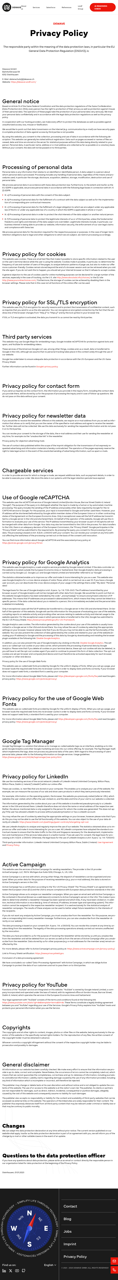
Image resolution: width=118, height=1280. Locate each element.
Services (36, 7)
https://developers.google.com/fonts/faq (78, 676)
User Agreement (105, 842)
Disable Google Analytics (48, 638)
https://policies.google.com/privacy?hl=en (22, 542)
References (66, 7)
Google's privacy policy (47, 366)
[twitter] (10, 1271)
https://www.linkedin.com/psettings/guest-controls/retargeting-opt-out (53, 821)
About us (23, 7)
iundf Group (80, 7)
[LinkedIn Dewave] (4, 1271)
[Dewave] (11, 7)
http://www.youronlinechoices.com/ (19, 280)
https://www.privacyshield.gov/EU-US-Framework (51, 619)
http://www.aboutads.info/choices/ (73, 277)
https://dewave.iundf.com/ (23, 81)
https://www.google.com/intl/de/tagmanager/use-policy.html (31, 757)
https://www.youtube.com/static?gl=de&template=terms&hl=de (33, 1002)
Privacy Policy (12, 844)
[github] (23, 1271)
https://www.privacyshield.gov (49, 953)
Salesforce (50, 7)
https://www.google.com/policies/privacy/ (36, 678)
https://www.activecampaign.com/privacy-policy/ (91, 948)
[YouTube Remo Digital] (17, 1271)
